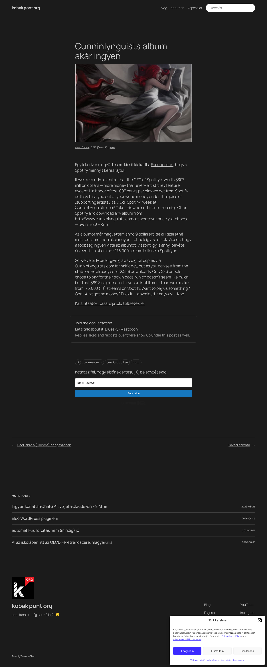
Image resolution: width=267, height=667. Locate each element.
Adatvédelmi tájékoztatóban (187, 639)
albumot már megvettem (102, 234)
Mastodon (128, 329)
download (112, 362)
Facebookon (162, 164)
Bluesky (111, 329)
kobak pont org (26, 8)
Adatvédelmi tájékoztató (219, 660)
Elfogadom (187, 650)
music (136, 362)
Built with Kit (134, 403)
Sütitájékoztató (197, 660)
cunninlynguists (93, 362)
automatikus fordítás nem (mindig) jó (45, 530)
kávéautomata (239, 445)
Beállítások (247, 650)
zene (112, 147)
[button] (260, 620)
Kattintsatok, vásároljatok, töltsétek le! (110, 303)
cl (78, 362)
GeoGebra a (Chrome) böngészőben (44, 445)
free (125, 362)
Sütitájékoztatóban (231, 636)
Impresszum (239, 660)
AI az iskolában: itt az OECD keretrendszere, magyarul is (62, 542)
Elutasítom (217, 650)
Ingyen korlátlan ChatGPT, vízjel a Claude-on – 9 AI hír (59, 506)
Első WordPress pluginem (35, 518)
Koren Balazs (82, 147)
